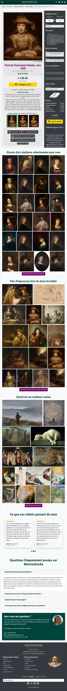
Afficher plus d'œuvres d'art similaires (33, 274)
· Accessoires (27, 667)
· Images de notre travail (30, 665)
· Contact (5, 659)
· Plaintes (5, 669)
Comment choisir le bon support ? (16, 600)
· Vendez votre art (28, 661)
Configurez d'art (24, 84)
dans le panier (56, 121)
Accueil (3, 6)
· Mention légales (7, 661)
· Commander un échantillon (31, 669)
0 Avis (26, 143)
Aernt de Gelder (29, 6)
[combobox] (54, 26)
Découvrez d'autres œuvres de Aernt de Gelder (34, 389)
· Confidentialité (7, 665)
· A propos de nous (7, 671)
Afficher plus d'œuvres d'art (33, 505)
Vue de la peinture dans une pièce (24, 140)
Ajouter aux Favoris (31, 132)
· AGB (4, 663)
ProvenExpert (14, 544)
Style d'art (9, 6)
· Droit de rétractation (8, 667)
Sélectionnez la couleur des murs (24, 136)
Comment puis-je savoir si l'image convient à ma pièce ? (23, 594)
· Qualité (26, 663)
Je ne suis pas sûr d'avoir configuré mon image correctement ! (25, 606)
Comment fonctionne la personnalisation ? (18, 572)
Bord (46, 24)
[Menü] (2, 2)
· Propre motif (27, 659)
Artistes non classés (18, 6)
